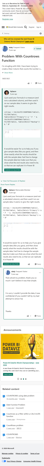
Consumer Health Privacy (32, 461)
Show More (8, 73)
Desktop (6, 33)
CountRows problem (14, 425)
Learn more (29, 41)
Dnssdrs (22, 399)
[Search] (25, 27)
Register (31, 27)
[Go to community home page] (14, 27)
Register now (7, 19)
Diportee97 (20, 408)
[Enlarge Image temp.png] (22, 133)
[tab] (21, 379)
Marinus (19, 437)
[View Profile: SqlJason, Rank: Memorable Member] (5, 191)
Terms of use (34, 453)
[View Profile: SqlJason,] (6, 92)
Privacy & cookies (22, 453)
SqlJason (13, 91)
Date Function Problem (15, 405)
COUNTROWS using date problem (20, 395)
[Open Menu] (40, 33)
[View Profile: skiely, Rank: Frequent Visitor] (5, 49)
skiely (11, 47)
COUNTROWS (12, 434)
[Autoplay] (18, 379)
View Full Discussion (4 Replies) (14, 181)
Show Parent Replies (8, 184)
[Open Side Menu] (3, 27)
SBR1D (19, 428)
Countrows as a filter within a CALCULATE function (23, 415)
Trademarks (6, 458)
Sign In (38, 27)
